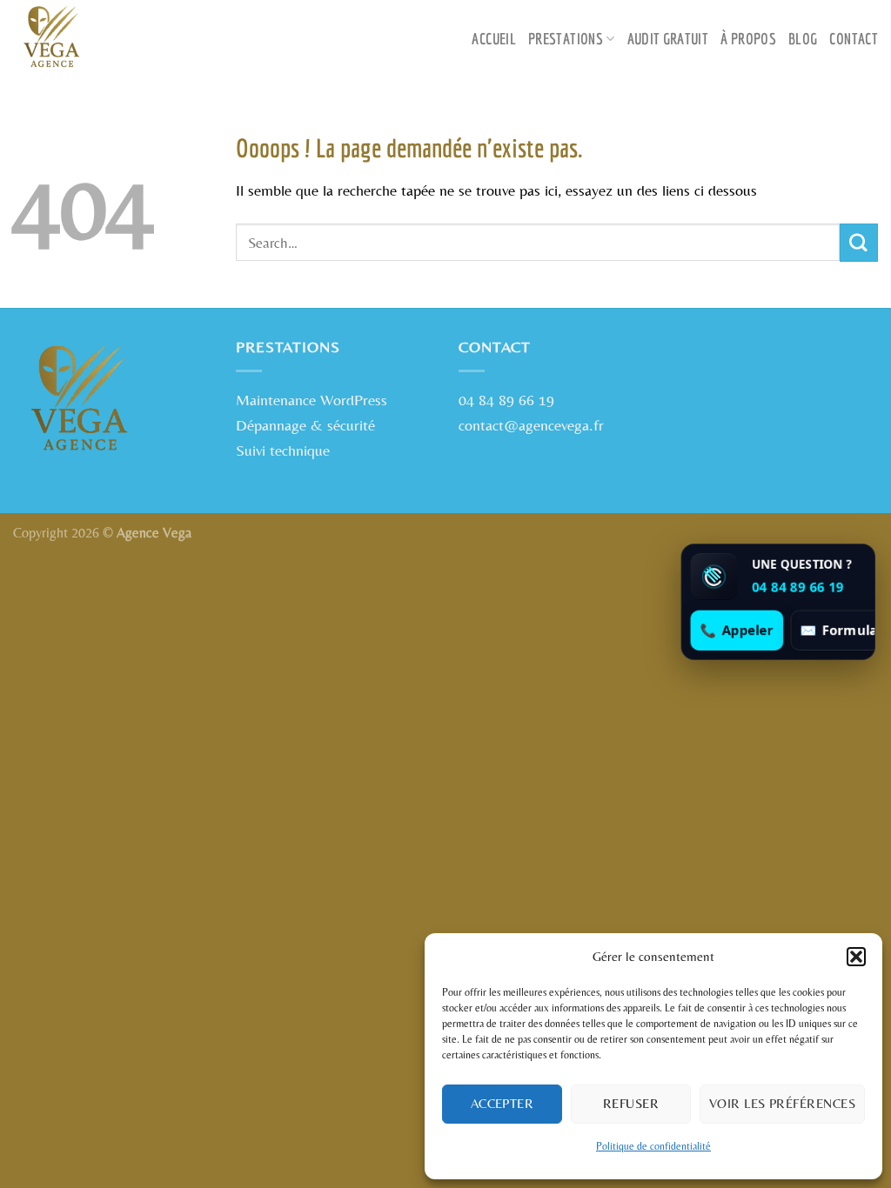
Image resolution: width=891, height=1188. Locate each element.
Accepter (502, 1103)
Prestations (565, 39)
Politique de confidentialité (653, 1146)
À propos (748, 39)
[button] (856, 956)
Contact (853, 39)
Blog (802, 39)
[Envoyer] (859, 243)
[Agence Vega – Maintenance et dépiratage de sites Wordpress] (100, 39)
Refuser (631, 1103)
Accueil (494, 39)
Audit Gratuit (668, 39)
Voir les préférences (782, 1103)
